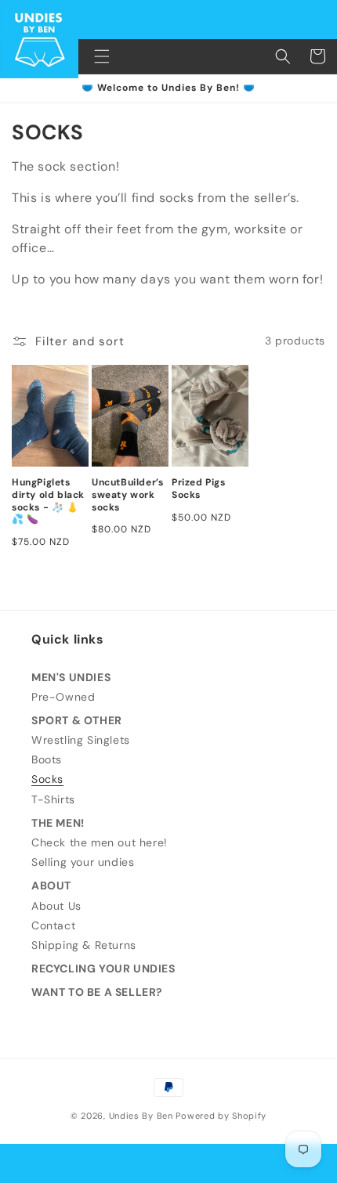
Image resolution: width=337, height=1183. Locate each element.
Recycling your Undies (103, 968)
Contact (53, 925)
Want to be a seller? (97, 992)
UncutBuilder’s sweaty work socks (127, 495)
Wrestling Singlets (80, 740)
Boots (46, 759)
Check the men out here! (99, 842)
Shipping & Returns (83, 945)
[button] (102, 56)
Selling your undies (82, 862)
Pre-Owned (63, 697)
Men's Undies (71, 677)
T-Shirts (53, 799)
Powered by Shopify (221, 1115)
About (51, 885)
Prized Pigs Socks (199, 489)
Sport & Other (76, 720)
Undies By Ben (141, 1115)
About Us (56, 906)
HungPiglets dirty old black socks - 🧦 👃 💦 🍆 (48, 501)
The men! (58, 823)
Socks (47, 779)
